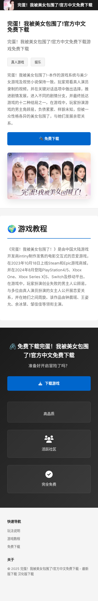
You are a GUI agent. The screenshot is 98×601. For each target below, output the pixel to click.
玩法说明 (13, 531)
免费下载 (13, 547)
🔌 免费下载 (49, 138)
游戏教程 (13, 539)
